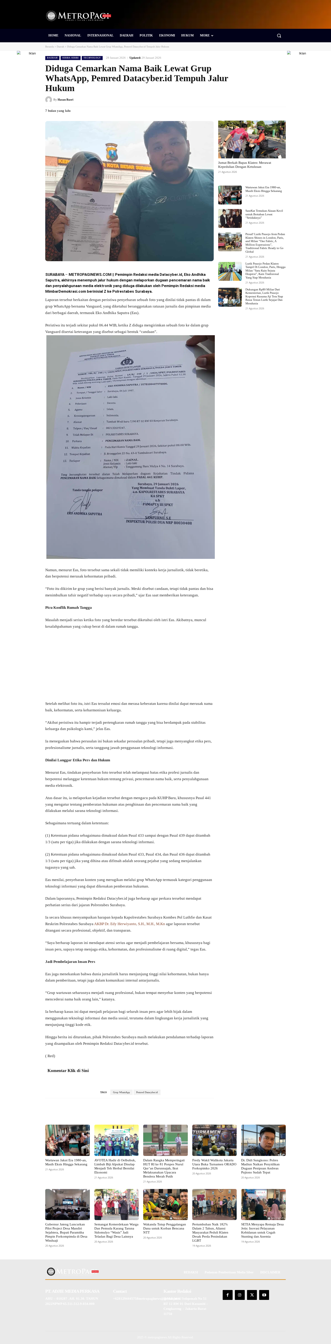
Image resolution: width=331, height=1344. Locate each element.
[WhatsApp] (281, 99)
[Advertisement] (129, 667)
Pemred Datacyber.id (147, 1092)
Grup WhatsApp (121, 1092)
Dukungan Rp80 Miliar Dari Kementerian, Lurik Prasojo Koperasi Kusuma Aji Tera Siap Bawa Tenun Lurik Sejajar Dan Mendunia (264, 296)
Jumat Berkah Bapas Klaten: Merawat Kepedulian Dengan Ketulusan (244, 165)
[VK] (270, 99)
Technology (92, 58)
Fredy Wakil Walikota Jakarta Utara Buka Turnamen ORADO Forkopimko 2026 (214, 1164)
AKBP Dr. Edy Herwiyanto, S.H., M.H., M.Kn (129, 924)
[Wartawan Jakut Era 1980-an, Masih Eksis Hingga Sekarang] (230, 195)
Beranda (49, 46)
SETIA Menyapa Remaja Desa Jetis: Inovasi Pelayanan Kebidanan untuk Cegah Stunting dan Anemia (262, 1230)
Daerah (60, 46)
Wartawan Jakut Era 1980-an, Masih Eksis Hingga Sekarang (263, 189)
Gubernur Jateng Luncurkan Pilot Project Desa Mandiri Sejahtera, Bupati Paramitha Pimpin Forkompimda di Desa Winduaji (66, 1232)
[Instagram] (240, 1295)
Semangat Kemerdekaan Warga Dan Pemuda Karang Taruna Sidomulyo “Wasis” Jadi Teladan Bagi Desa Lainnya (116, 1230)
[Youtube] (264, 1295)
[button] (279, 35)
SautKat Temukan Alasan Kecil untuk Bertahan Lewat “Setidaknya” (264, 214)
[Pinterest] (260, 99)
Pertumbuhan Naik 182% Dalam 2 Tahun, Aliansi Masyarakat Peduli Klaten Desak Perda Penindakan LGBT (210, 1232)
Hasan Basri (65, 99)
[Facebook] (239, 99)
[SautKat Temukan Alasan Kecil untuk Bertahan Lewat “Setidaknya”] (230, 218)
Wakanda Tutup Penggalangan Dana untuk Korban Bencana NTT (164, 1228)
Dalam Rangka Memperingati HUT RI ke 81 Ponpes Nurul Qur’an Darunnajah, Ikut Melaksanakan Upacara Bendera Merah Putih (164, 1168)
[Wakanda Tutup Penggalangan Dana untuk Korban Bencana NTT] (165, 1204)
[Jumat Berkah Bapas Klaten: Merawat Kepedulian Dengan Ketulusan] (252, 139)
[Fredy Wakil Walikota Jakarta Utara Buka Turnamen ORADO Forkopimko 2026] (214, 1140)
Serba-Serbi (70, 58)
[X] (250, 99)
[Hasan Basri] (49, 99)
